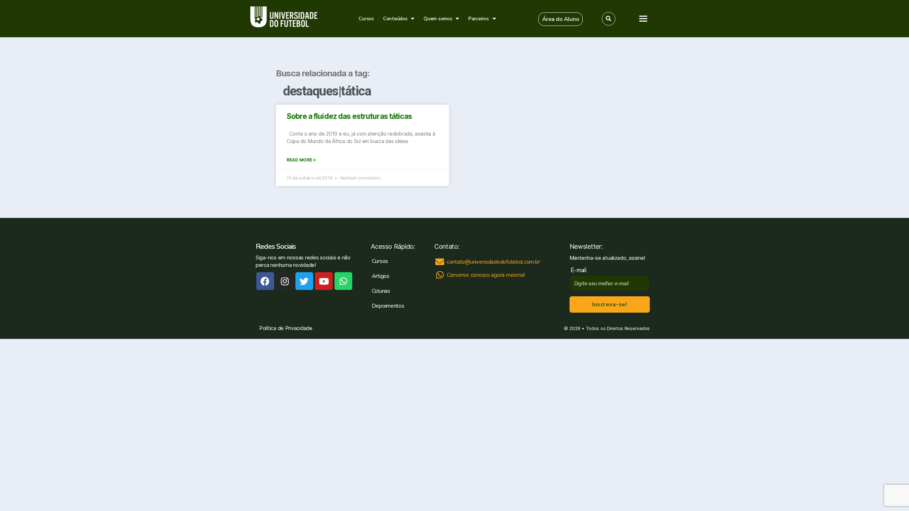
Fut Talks (818, 107)
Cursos (366, 18)
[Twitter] (304, 281)
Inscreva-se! (609, 304)
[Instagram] (285, 281)
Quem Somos (824, 121)
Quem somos (438, 18)
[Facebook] (265, 281)
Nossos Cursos (827, 77)
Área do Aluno (821, 158)
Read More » (301, 160)
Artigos (816, 92)
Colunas (381, 291)
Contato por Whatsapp (859, 295)
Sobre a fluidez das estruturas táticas (349, 116)
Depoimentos (388, 306)
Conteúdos (395, 18)
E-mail (580, 270)
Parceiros (478, 18)
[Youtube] (324, 281)
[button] (560, 19)
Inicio (813, 62)
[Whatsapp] (343, 281)
